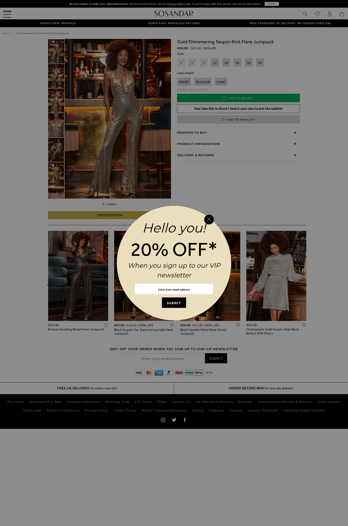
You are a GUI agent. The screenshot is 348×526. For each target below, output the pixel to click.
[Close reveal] (209, 219)
